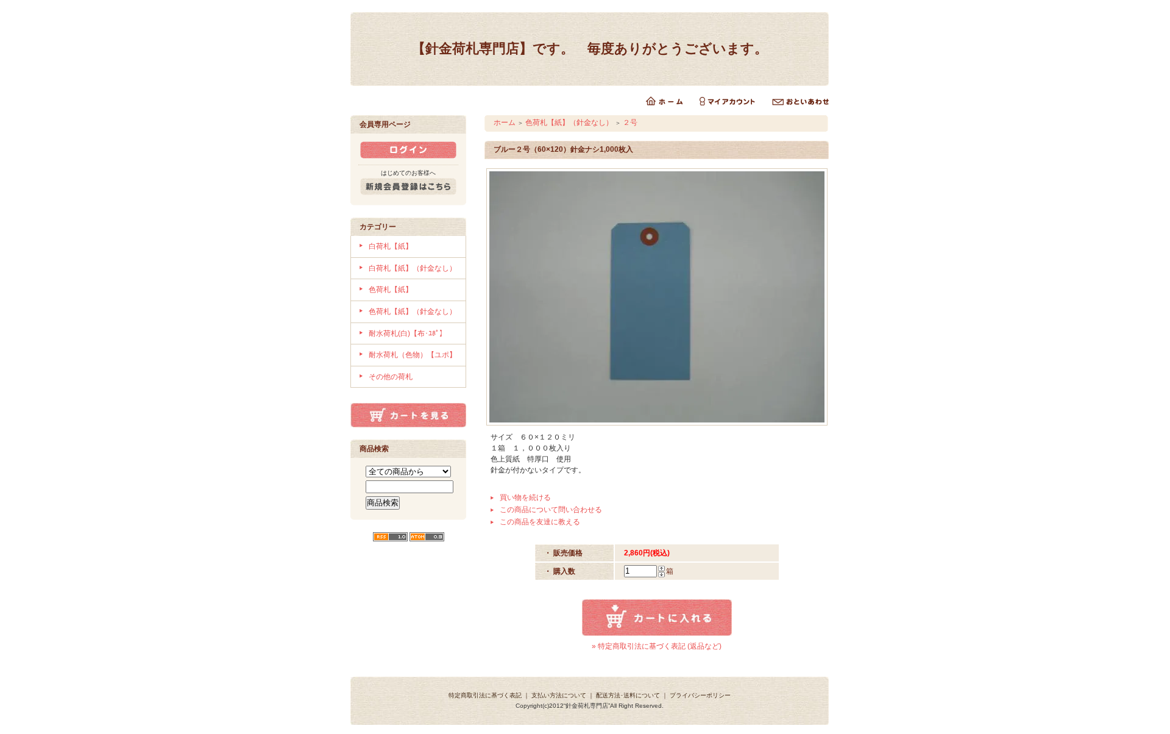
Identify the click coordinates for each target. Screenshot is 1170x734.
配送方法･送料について (628, 695)
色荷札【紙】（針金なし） (412, 311)
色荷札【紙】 (391, 289)
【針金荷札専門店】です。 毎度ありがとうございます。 (590, 48)
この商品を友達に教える (540, 522)
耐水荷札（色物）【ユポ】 (412, 355)
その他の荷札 (391, 376)
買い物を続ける (525, 497)
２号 (630, 122)
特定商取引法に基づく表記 (485, 695)
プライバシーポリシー (700, 695)
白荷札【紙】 (391, 246)
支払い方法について (558, 695)
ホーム (505, 122)
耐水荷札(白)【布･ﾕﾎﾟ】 (408, 333)
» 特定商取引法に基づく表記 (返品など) (657, 646)
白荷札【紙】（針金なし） (412, 268)
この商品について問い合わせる (551, 509)
